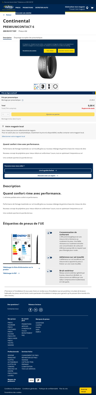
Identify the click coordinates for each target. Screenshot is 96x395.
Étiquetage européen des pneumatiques (28, 38)
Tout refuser (50, 50)
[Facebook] (30, 309)
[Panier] (92, 8)
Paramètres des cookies (29, 50)
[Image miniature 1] (36, 87)
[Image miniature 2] (43, 87)
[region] (48, 48)
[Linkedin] (36, 309)
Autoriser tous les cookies (66, 50)
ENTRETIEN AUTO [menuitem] (41, 8)
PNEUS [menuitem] (17, 8)
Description (7, 38)
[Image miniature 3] (49, 87)
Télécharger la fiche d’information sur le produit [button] (18, 268)
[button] (22, 100)
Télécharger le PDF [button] (10, 273)
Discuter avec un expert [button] (46, 176)
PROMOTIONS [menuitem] (28, 8)
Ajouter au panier (53, 114)
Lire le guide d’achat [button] (46, 170)
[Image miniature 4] (55, 87)
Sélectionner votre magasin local (13, 136)
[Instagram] (41, 309)
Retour (8, 15)
